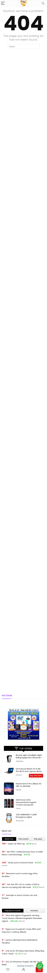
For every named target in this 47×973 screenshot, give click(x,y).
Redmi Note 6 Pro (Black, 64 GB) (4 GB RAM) (28, 784)
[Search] (43, 3)
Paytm (18, 808)
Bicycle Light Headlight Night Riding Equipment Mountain (29, 756)
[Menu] (3, 3)
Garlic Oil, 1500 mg (16, 843)
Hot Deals (7, 695)
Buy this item (36, 775)
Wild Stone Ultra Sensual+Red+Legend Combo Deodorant (26, 802)
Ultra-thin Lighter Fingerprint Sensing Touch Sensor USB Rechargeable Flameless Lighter (22, 918)
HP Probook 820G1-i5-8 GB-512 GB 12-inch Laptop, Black (28, 770)
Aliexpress (19, 761)
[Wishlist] (7, 969)
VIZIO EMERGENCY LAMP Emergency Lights (26, 815)
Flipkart (18, 790)
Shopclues (20, 821)
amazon (19, 775)
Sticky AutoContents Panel (20, 862)
